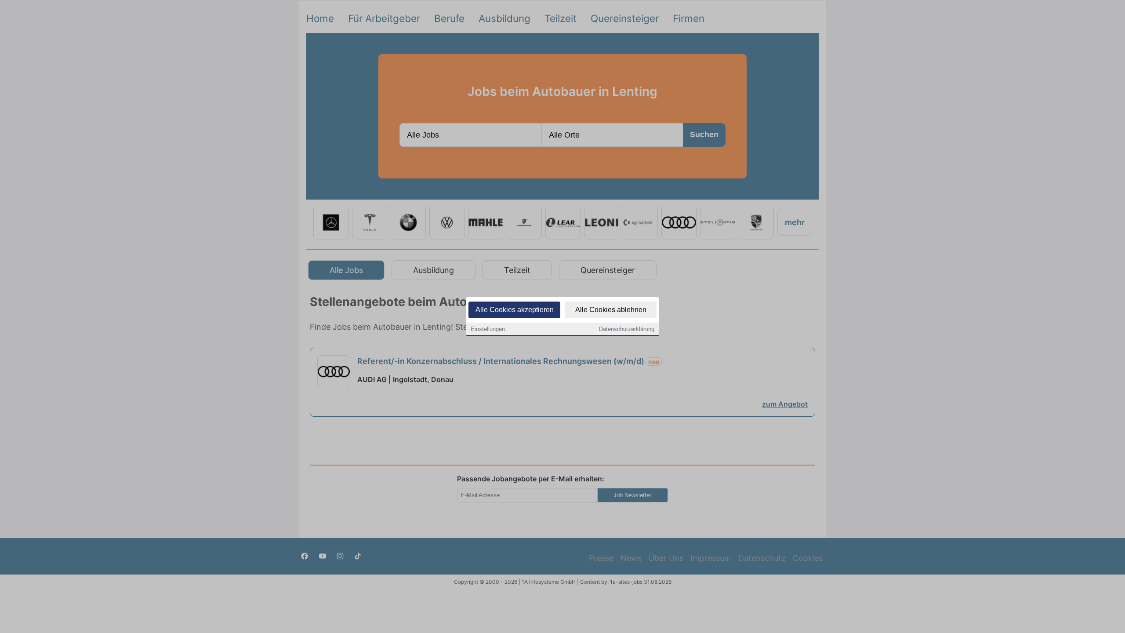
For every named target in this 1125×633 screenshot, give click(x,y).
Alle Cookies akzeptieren (514, 309)
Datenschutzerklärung (626, 329)
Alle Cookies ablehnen (610, 309)
